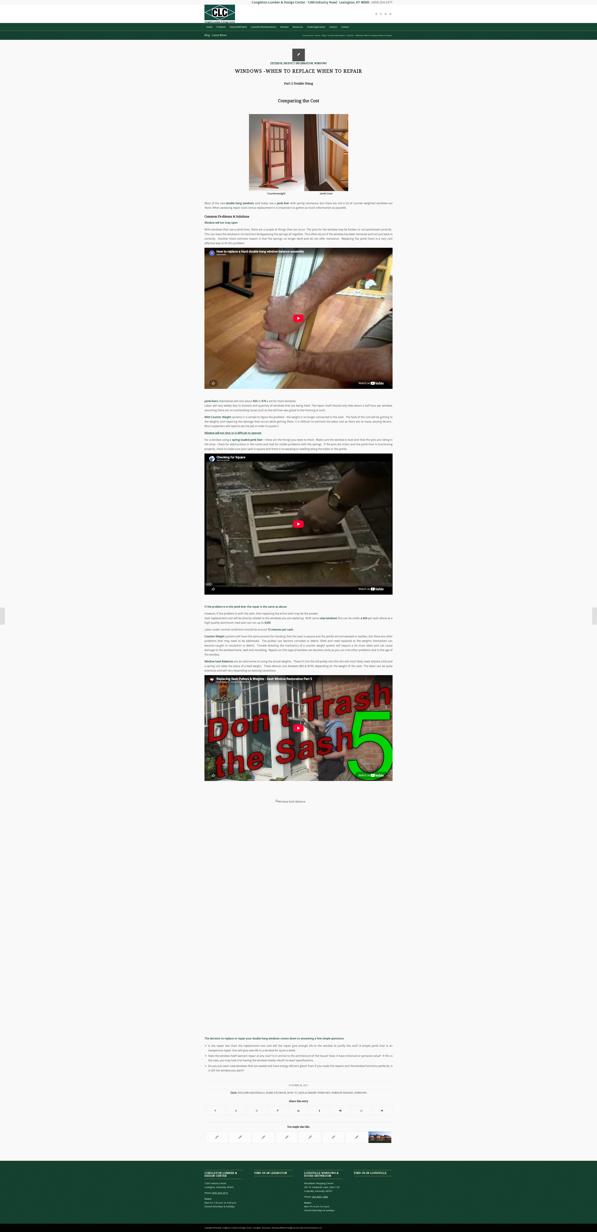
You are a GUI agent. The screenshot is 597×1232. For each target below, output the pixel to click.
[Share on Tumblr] (319, 1110)
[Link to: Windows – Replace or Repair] (333, 1137)
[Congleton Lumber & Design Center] (219, 14)
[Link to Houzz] (385, 14)
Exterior (276, 63)
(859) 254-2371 (382, 2)
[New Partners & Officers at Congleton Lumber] (2, 616)
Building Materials (251, 1093)
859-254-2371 (220, 1192)
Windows (320, 63)
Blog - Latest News (215, 35)
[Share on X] (236, 1110)
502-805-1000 (320, 1196)
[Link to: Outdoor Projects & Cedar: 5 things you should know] (286, 1137)
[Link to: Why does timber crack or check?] (356, 1137)
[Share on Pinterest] (277, 1110)
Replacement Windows (314, 1093)
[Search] (391, 27)
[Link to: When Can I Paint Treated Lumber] (263, 1137)
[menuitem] (209, 27)
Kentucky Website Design (282, 1228)
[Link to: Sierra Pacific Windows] (379, 1137)
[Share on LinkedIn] (298, 1110)
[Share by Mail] (382, 1110)
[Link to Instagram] (390, 14)
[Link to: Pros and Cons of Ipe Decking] (240, 1137)
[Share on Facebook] (215, 1110)
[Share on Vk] (340, 1110)
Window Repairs (342, 1093)
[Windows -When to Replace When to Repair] (298, 55)
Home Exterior (276, 1093)
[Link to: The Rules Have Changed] (216, 1137)
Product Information (298, 63)
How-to (292, 1093)
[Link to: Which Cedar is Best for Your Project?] (309, 1137)
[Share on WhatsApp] (256, 1110)
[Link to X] (376, 14)
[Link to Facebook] (381, 14)
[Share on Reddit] (361, 1110)
